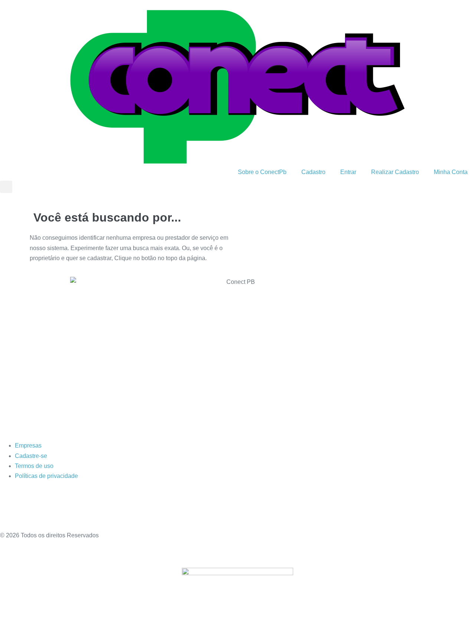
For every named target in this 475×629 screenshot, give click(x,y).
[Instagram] (29, 507)
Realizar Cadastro (395, 172)
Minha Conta (451, 172)
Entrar (348, 172)
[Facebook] (9, 507)
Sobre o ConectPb (262, 172)
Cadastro (313, 172)
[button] (6, 187)
